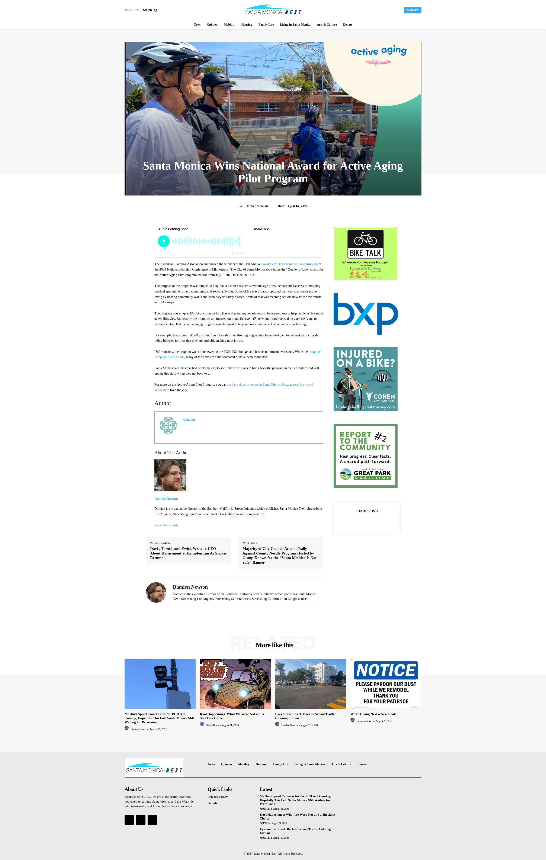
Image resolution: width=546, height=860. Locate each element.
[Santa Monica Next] (273, 9)
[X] (362, 521)
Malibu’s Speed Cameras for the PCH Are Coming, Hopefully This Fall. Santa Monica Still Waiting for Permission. (159, 718)
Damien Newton (256, 206)
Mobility (266, 808)
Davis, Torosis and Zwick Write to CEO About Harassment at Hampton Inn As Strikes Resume (188, 553)
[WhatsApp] (381, 521)
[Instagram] (140, 820)
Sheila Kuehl (213, 725)
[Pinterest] (371, 521)
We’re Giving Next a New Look (373, 714)
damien (189, 419)
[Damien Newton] (156, 592)
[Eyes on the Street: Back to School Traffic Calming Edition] (310, 684)
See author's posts (166, 525)
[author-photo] (127, 729)
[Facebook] (352, 521)
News (273, 152)
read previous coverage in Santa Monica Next (258, 384)
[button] (151, 10)
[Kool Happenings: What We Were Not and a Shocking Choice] (235, 684)
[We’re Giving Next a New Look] (385, 684)
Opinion (265, 823)
